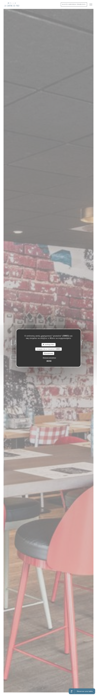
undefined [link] (48, 361)
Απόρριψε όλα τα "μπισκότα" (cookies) (48, 349)
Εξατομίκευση (48, 353)
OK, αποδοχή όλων (48, 344)
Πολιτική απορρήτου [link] (49, 357)
